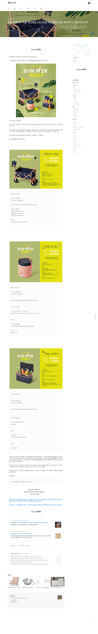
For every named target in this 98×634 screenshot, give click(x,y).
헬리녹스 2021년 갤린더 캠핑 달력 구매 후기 (21, 562)
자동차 (74, 137)
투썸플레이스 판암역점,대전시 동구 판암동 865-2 (24, 524)
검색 (85, 3)
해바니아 (12, 3)
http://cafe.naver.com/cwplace (18, 520)
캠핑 (14, 8)
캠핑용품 (75, 114)
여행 (35, 8)
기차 (74, 100)
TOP (89, 622)
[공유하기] (15, 545)
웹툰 (74, 141)
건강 (74, 149)
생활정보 (74, 119)
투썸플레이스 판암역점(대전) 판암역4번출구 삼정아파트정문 (29, 522)
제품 (74, 133)
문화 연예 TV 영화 (76, 145)
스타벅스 (75, 125)
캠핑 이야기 (16, 553)
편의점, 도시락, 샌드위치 (78, 127)
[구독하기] (95, 318)
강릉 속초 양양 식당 (77, 89)
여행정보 (74, 96)
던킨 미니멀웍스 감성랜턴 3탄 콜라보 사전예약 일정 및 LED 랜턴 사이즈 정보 (29, 564)
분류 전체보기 (76, 80)
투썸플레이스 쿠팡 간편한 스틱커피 (22, 533)
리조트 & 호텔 (76, 102)
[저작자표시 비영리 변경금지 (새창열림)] (27, 545)
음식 (21, 8)
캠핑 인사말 (75, 108)
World (74, 153)
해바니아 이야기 (76, 82)
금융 (74, 135)
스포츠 (74, 139)
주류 (28, 8)
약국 (74, 143)
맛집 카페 (75, 85)
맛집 (74, 87)
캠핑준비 (75, 112)
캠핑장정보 (75, 116)
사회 (74, 151)
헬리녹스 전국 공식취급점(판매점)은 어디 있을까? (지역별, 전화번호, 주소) (29, 560)
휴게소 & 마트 (76, 104)
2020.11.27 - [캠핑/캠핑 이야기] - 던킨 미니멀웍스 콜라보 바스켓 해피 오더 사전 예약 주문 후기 (35, 504)
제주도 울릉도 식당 (77, 91)
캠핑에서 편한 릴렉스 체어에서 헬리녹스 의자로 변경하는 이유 (26, 556)
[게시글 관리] (17, 545)
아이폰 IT (75, 147)
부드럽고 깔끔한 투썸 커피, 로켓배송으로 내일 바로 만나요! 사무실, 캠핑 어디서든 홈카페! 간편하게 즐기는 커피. (31, 536)
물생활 (74, 131)
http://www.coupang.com (17, 531)
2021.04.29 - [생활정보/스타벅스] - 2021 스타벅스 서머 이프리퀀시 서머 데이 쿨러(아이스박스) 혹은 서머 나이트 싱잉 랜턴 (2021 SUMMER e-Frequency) (35, 500)
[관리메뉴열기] (95, 315)
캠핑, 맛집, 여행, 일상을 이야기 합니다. (18, 598)
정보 (41, 8)
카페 (74, 93)
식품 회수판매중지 (76, 129)
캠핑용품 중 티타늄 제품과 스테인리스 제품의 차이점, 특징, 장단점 (27, 558)
